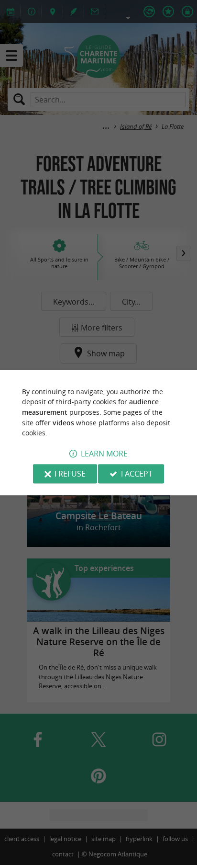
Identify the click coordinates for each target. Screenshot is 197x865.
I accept (137, 473)
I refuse (70, 473)
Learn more (104, 453)
